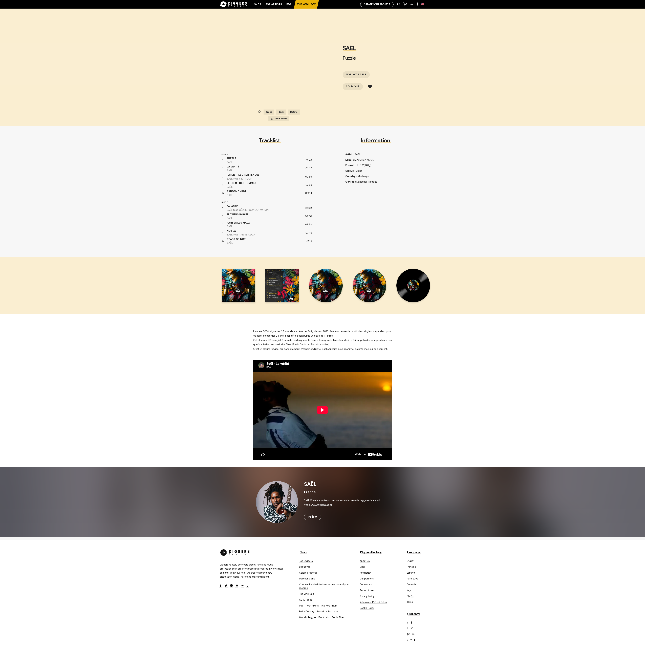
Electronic (323, 617)
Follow (312, 516)
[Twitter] (226, 586)
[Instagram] (231, 586)
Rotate (293, 112)
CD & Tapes (305, 599)
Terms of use (367, 590)
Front (269, 112)
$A (411, 628)
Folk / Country (306, 611)
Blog (362, 566)
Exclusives (304, 566)
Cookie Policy (367, 608)
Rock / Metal (312, 605)
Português (412, 578)
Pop (301, 605)
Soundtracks (324, 611)
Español (411, 572)
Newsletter (365, 572)
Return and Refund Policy (373, 602)
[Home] (233, 4)
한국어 (410, 602)
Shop (257, 4)
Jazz (335, 611)
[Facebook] (220, 586)
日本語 (410, 596)
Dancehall (361, 181)
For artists (274, 4)
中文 (409, 590)
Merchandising (307, 578)
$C (408, 634)
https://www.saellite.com (318, 504)
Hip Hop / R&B (329, 605)
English (410, 560)
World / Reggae (307, 617)
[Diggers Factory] (235, 552)
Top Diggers (306, 560)
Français (411, 566)
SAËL (349, 48)
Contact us (366, 584)
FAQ (288, 4)
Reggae (373, 181)
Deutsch (411, 584)
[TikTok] (247, 586)
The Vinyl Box (306, 4)
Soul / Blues (338, 617)
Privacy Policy (367, 596)
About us (365, 560)
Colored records (308, 572)
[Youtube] (237, 586)
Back (281, 112)
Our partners (367, 578)
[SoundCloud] (242, 586)
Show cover (281, 118)
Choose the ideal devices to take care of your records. (324, 586)
